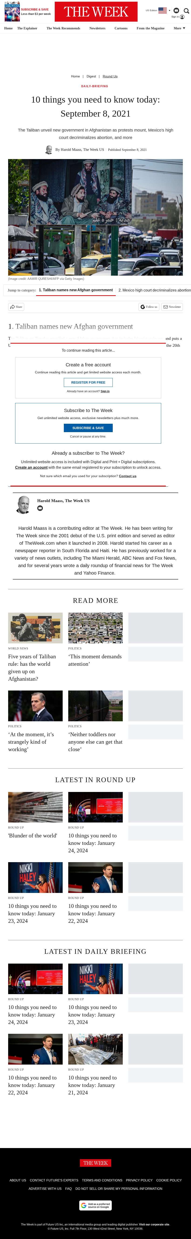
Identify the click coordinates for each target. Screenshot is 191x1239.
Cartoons (121, 28)
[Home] (8, 28)
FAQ (68, 1188)
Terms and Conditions (102, 1180)
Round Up (110, 76)
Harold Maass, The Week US (82, 150)
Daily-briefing (94, 86)
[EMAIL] (41, 508)
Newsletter (175, 307)
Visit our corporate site (154, 1224)
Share (19, 307)
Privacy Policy (139, 1180)
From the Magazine (150, 28)
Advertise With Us (45, 1188)
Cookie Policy (169, 1180)
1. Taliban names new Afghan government (76, 290)
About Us (18, 1180)
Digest (91, 76)
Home (75, 76)
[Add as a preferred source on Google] (95, 1205)
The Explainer (27, 28)
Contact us (127, 476)
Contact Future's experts (54, 1180)
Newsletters (97, 28)
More (178, 28)
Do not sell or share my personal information (118, 1188)
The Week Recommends (63, 28)
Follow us (151, 307)
